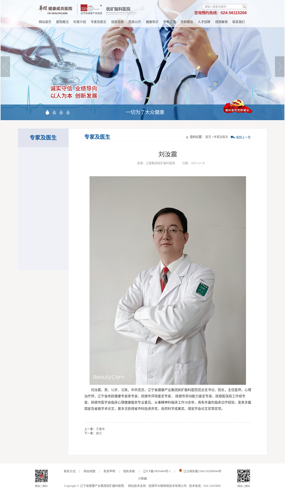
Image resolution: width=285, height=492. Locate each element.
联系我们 (238, 22)
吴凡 (99, 433)
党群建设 (186, 22)
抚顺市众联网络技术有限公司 (168, 485)
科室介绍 (79, 22)
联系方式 (70, 471)
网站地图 (89, 471)
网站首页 (45, 22)
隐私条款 (129, 471)
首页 (208, 136)
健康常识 (152, 22)
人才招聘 (204, 22)
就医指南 (117, 22)
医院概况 (62, 22)
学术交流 (169, 22)
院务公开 (135, 22)
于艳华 (100, 429)
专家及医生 (98, 22)
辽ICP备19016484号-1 (157, 471)
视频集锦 (221, 22)
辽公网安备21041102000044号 (202, 471)
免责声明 (109, 471)
